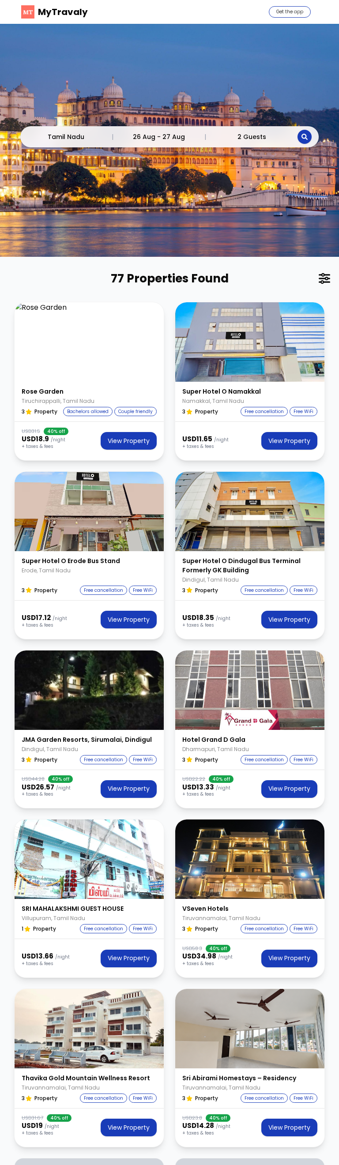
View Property (129, 440)
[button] (89, 342)
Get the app (289, 11)
